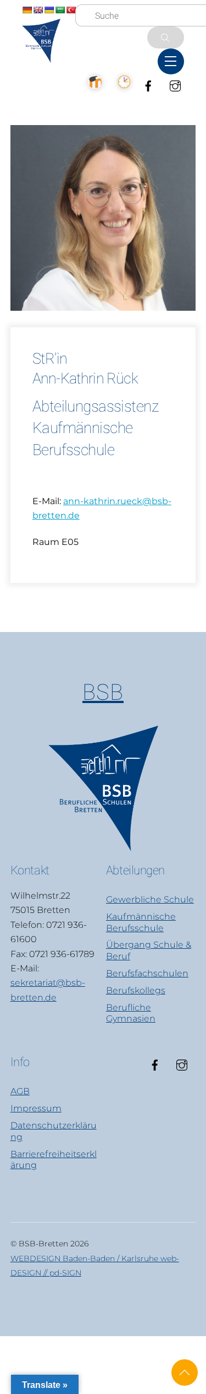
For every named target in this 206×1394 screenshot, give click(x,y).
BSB (103, 692)
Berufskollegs (135, 990)
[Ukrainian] (49, 10)
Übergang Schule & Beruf (148, 950)
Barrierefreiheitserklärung (53, 1160)
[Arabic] (60, 10)
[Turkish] (71, 10)
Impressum (36, 1108)
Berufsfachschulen (147, 973)
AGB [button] (20, 1091)
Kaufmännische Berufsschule (141, 922)
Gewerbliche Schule (150, 899)
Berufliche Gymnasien (130, 1013)
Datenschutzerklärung (53, 1131)
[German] (27, 10)
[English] (38, 10)
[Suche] (165, 37)
